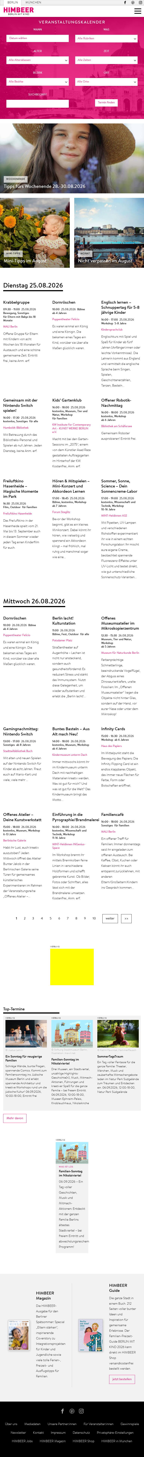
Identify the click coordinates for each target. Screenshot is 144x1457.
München (33, 2)
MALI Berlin (10, 326)
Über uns (11, 1424)
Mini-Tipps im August (25, 261)
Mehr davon (15, 1118)
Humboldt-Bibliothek (15, 428)
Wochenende (15, 179)
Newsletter (18, 1432)
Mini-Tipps (13, 253)
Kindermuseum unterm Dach (69, 755)
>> (126, 918)
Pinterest (132, 2)
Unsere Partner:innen (62, 1424)
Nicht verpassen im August (105, 261)
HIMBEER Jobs (22, 1441)
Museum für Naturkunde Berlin (120, 653)
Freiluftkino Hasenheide (17, 513)
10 (94, 918)
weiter (110, 918)
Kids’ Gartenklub (67, 401)
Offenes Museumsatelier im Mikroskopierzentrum (120, 624)
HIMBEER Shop (83, 1441)
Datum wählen (18, 38)
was (106, 29)
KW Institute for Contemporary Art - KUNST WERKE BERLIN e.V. (71, 429)
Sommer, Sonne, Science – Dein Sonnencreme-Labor (119, 486)
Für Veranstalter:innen (98, 1424)
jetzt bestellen (122, 1379)
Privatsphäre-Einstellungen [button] (115, 1432)
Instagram (140, 2)
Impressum (58, 1432)
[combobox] (106, 38)
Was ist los (66, 1167)
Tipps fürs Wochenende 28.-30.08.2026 (45, 187)
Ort (106, 73)
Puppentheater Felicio (65, 319)
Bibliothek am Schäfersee (116, 426)
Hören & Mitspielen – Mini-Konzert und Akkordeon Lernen (71, 486)
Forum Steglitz (61, 512)
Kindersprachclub (111, 329)
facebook (125, 2)
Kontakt (38, 1432)
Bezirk (37, 73)
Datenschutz (81, 1432)
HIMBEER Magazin (53, 1441)
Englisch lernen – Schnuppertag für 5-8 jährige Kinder (120, 308)
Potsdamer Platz (62, 640)
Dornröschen (63, 303)
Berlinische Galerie (14, 840)
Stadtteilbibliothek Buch (17, 751)
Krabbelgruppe (16, 303)
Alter (38, 51)
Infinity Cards (113, 729)
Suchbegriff (37, 94)
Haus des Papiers (111, 746)
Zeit (106, 51)
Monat (85, 253)
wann (37, 29)
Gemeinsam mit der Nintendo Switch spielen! (20, 406)
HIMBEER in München (116, 1441)
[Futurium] (72, 968)
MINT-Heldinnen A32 (114, 515)
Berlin (13, 2)
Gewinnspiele (130, 1424)
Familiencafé (112, 815)
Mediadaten (32, 1424)
